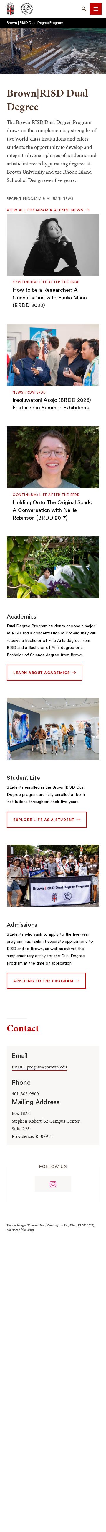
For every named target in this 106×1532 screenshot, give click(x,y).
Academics (21, 617)
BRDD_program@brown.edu (39, 1066)
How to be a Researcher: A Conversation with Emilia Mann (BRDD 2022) (50, 297)
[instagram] (53, 1184)
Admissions (22, 925)
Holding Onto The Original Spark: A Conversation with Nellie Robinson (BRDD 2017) (52, 510)
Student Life (23, 778)
